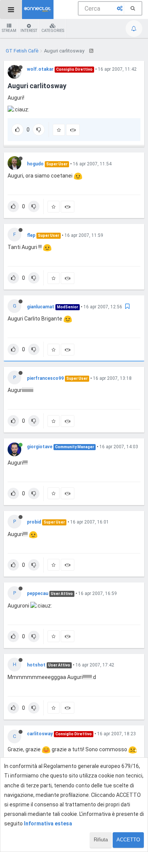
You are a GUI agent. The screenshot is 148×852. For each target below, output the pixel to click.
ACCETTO (128, 839)
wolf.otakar (40, 69)
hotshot (36, 665)
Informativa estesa (48, 823)
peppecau (37, 593)
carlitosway (40, 733)
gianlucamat (40, 306)
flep (31, 235)
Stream (9, 31)
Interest (28, 31)
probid (34, 522)
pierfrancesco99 (45, 378)
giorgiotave (39, 446)
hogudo (35, 164)
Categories (52, 31)
